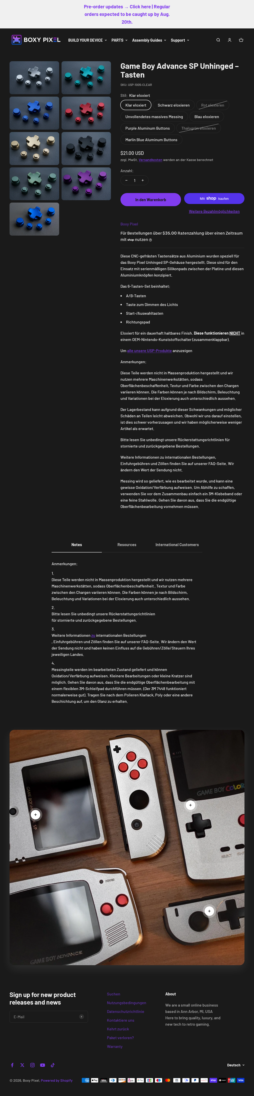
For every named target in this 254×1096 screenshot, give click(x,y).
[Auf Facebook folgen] (12, 1065)
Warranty (115, 1046)
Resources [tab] (126, 544)
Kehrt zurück (118, 1028)
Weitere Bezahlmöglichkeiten (214, 211)
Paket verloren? (120, 1037)
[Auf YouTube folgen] (42, 1065)
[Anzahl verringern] (126, 180)
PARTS (117, 40)
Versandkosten (150, 159)
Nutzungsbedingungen (126, 1002)
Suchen (113, 993)
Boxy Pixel (129, 223)
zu (93, 635)
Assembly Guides (147, 40)
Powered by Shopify (57, 1080)
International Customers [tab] (177, 544)
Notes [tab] (76, 544)
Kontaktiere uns (120, 1020)
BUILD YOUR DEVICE (85, 40)
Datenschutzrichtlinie (125, 1011)
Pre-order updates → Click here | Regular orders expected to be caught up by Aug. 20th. (127, 14)
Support (178, 40)
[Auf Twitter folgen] (22, 1065)
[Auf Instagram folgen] (32, 1065)
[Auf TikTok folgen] (52, 1065)
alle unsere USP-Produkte (149, 350)
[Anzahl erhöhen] (142, 180)
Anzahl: (127, 170)
